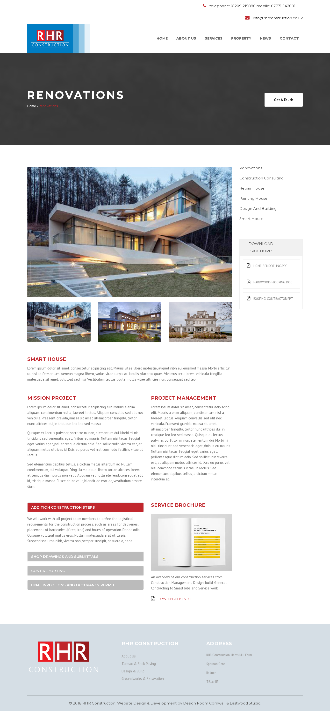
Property (241, 38)
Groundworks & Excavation (143, 678)
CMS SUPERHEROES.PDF (175, 599)
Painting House (253, 198)
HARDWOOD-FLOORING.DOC (272, 282)
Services (213, 38)
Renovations (250, 168)
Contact (289, 38)
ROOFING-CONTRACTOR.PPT (273, 299)
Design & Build (133, 671)
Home (162, 38)
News (265, 38)
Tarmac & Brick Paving (139, 663)
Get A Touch (283, 99)
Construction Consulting (261, 178)
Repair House (252, 188)
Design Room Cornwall (204, 703)
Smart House (251, 218)
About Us (186, 38)
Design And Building (258, 208)
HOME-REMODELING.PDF (270, 266)
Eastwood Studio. (245, 703)
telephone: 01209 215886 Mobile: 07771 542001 (252, 6)
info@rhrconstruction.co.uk (278, 18)
